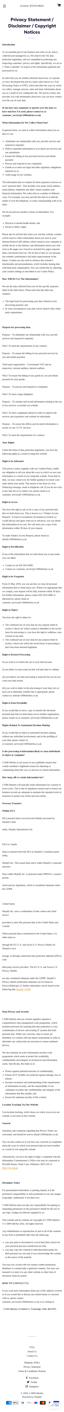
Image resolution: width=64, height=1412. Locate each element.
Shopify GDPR (23, 989)
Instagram (33, 1386)
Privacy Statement (32, 1367)
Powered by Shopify (32, 1397)
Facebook (33, 1378)
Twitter (33, 1382)
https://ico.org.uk (10, 1168)
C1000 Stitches (32, 5)
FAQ (32, 1347)
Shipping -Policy (32, 1362)
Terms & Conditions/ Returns (32, 1371)
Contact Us (32, 1356)
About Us (32, 1351)
